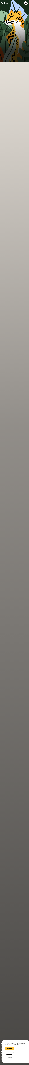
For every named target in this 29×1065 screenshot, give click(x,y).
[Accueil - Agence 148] (5, 3)
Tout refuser (9, 1052)
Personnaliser (9, 1057)
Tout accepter (9, 1048)
